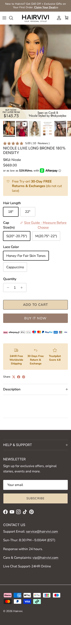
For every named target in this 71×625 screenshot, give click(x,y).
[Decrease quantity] (6, 287)
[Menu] (4, 18)
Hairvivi (17, 611)
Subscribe (35, 498)
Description (12, 389)
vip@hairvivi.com (45, 557)
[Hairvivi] (35, 18)
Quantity (9, 279)
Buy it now (35, 318)
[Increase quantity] (22, 287)
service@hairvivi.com (42, 531)
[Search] (13, 18)
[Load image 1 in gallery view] (35, 72)
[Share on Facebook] (18, 376)
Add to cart (35, 304)
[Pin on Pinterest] (23, 376)
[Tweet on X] (13, 376)
